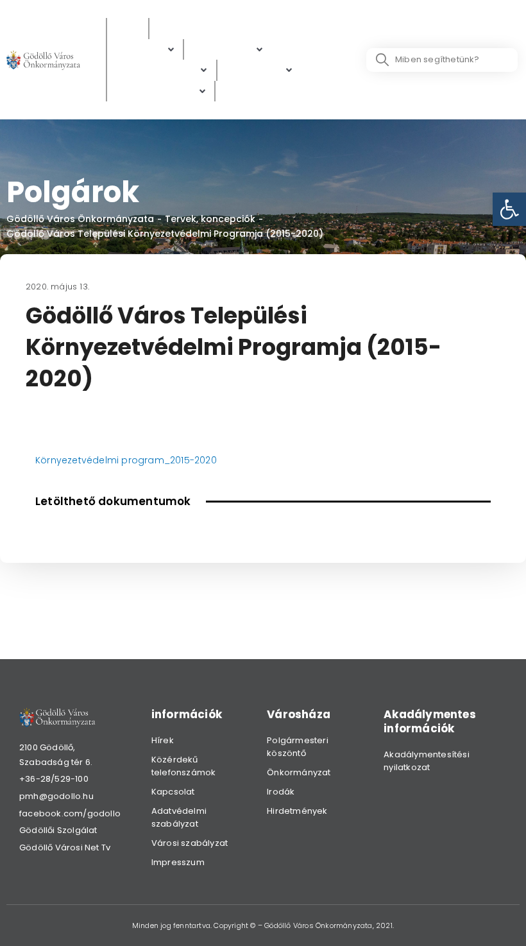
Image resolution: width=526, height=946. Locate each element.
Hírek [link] (162, 740)
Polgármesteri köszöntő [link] (297, 746)
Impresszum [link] (178, 862)
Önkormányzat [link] (298, 772)
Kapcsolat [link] (173, 792)
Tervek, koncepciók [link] (210, 218)
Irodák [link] (280, 792)
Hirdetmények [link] (297, 811)
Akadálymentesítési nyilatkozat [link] (427, 760)
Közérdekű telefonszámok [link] (183, 765)
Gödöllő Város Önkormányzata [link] (80, 218)
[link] (509, 209)
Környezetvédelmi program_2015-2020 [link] (126, 460)
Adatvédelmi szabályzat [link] (179, 817)
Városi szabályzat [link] (189, 843)
